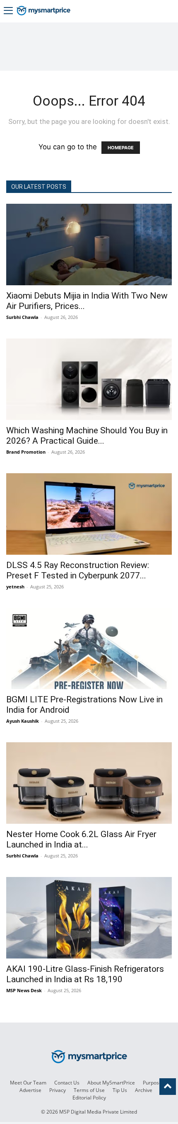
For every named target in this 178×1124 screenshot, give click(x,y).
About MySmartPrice (111, 1082)
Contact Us (66, 1082)
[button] (8, 11)
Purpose (152, 1082)
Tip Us (120, 1090)
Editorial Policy (89, 1097)
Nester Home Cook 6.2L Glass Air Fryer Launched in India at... (81, 839)
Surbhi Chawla (22, 317)
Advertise (30, 1090)
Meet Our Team (28, 1082)
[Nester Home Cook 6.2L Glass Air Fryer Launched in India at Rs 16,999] (89, 783)
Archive (143, 1090)
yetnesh (15, 586)
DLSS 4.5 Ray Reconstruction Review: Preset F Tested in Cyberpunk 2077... (77, 570)
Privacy (57, 1090)
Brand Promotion (26, 452)
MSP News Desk (24, 990)
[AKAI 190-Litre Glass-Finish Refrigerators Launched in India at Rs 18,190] (89, 917)
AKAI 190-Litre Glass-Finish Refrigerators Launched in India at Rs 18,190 (85, 974)
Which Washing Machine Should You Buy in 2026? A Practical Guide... (87, 435)
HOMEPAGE (121, 148)
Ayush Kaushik (22, 721)
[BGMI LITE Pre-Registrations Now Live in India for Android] (89, 648)
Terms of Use (89, 1090)
